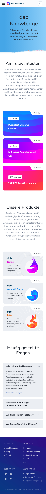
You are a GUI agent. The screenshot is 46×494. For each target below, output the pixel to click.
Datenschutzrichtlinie (33, 481)
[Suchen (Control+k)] (40, 3)
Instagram (11, 474)
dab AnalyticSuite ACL (32, 455)
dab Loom (26, 462)
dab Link (26, 459)
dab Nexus (27, 448)
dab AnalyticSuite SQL (32, 451)
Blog (8, 451)
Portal (8, 455)
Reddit (11, 479)
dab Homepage (12, 448)
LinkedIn (7, 474)
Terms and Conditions (33, 477)
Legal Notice (30, 473)
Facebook (7, 479)
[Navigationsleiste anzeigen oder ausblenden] (3, 3)
